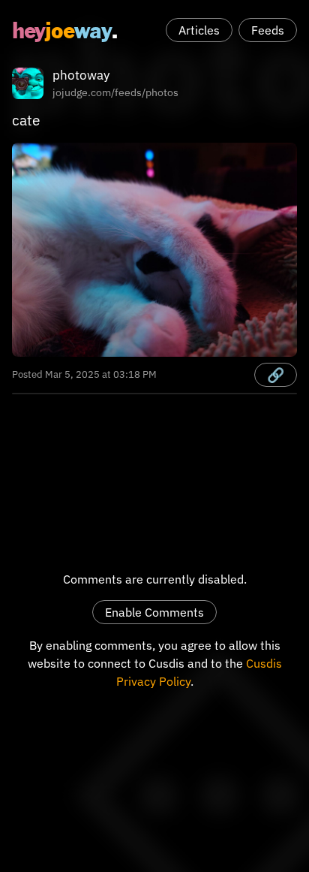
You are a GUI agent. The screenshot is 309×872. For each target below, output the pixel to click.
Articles (199, 30)
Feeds (267, 30)
